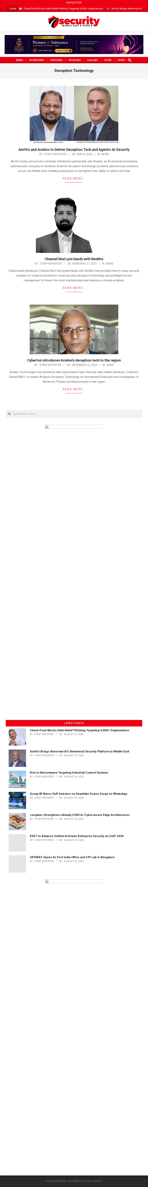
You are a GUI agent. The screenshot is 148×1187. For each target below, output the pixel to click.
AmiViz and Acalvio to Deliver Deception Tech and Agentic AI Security (74, 149)
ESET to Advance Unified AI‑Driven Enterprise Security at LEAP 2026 (77, 836)
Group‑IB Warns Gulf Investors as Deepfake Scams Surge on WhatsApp (78, 793)
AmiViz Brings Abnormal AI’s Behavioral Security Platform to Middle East (79, 751)
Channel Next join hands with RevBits (74, 259)
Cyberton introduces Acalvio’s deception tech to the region (74, 360)
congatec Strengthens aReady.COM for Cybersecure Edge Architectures (80, 815)
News (105, 154)
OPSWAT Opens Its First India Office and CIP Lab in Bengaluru (72, 857)
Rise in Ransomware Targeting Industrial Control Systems (69, 772)
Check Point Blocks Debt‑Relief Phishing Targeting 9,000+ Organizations (63, 8)
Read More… (74, 178)
